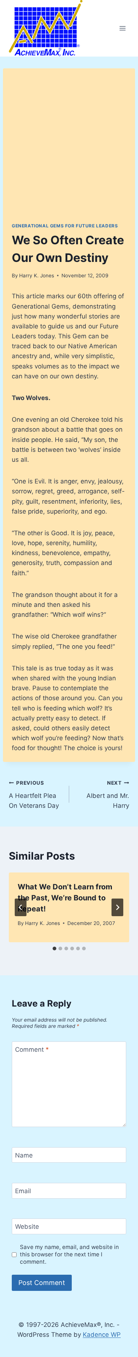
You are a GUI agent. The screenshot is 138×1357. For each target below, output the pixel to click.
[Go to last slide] (20, 907)
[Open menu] (122, 28)
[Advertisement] (69, 150)
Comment (32, 1049)
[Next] (117, 907)
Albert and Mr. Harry (107, 794)
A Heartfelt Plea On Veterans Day (34, 794)
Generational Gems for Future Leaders (65, 225)
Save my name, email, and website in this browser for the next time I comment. (69, 1254)
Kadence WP (102, 1334)
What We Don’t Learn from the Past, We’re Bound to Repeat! (65, 897)
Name (24, 1155)
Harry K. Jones (36, 275)
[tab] (54, 948)
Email (23, 1191)
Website (27, 1226)
